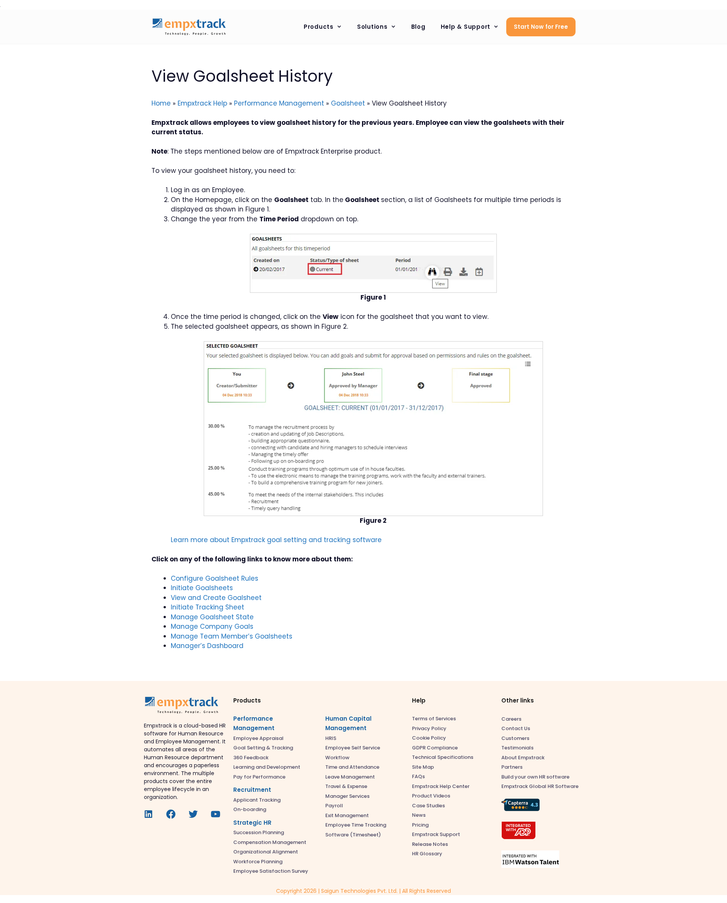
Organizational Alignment (265, 851)
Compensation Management (269, 842)
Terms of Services (434, 718)
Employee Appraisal (258, 738)
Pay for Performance (259, 776)
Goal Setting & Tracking (263, 747)
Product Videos (431, 795)
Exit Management (347, 815)
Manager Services (347, 796)
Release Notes (430, 844)
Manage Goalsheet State (212, 617)
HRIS (330, 738)
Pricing (420, 824)
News (419, 815)
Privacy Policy (429, 728)
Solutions (372, 27)
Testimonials (517, 747)
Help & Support (466, 27)
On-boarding (249, 809)
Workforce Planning (257, 861)
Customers (515, 738)
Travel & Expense (346, 786)
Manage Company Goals (212, 626)
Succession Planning (258, 832)
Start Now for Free (541, 27)
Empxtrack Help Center (441, 786)
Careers (511, 719)
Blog (418, 27)
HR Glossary (427, 853)
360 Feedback (250, 757)
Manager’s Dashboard (207, 645)
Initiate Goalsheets (202, 587)
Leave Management (350, 776)
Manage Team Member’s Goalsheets (231, 636)
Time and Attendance (352, 767)
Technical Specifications (442, 757)
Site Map (423, 767)
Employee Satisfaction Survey (270, 871)
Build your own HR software (535, 776)
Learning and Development (266, 767)
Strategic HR (252, 823)
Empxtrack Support (436, 834)
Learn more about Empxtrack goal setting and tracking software (276, 539)
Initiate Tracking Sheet (207, 607)
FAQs (418, 776)
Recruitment (252, 790)
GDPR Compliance (435, 747)
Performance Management (279, 103)
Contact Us (515, 728)
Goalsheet (348, 103)
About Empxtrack (522, 757)
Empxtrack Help (202, 103)
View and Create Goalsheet (216, 597)
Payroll (334, 805)
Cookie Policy (429, 737)
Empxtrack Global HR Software (540, 786)
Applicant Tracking (257, 800)
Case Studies (428, 805)
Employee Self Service (352, 747)
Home (161, 103)
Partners (512, 767)
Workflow (337, 757)
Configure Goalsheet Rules (214, 578)
